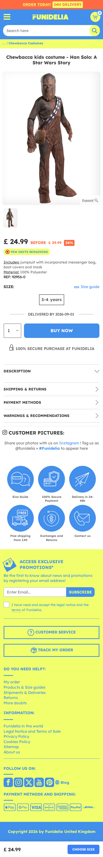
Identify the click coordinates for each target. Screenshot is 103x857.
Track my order (55, 649)
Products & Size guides (25, 687)
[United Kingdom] (8, 783)
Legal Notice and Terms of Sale (32, 731)
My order (12, 681)
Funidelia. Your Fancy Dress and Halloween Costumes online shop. (51, 17)
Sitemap (11, 746)
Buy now (62, 330)
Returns (11, 697)
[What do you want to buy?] (7, 17)
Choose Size (83, 849)
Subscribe (80, 592)
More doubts (15, 702)
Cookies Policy (17, 741)
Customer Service (55, 632)
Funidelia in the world (23, 726)
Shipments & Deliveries (25, 692)
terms (16, 610)
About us (12, 752)
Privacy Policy (16, 736)
